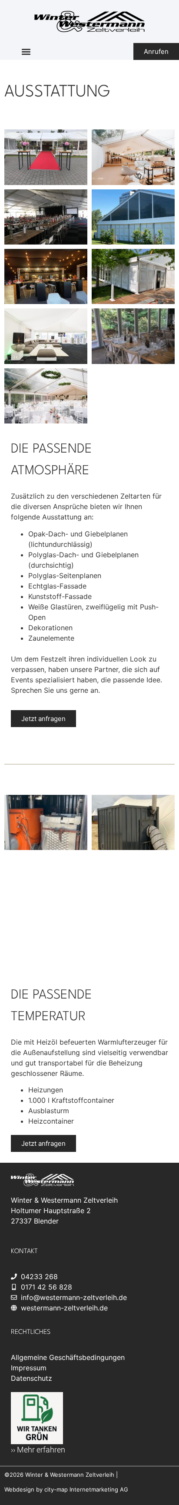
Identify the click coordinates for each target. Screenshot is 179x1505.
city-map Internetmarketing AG (86, 1489)
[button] (26, 51)
